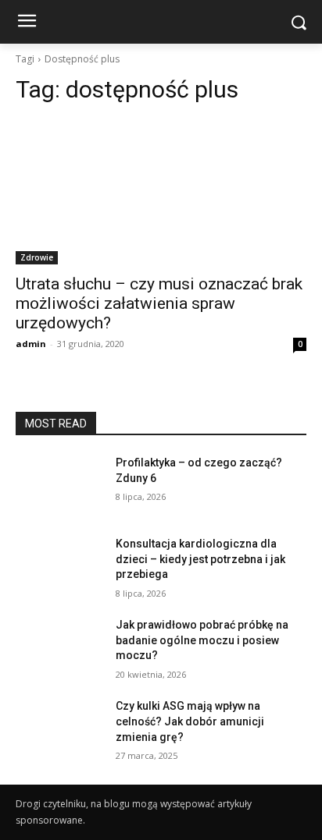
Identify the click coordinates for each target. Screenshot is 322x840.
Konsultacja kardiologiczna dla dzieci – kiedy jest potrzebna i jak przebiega (200, 558)
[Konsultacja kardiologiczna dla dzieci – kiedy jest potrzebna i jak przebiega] (59, 567)
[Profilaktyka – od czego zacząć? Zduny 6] (59, 485)
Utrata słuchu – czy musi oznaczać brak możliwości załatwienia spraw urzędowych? (159, 303)
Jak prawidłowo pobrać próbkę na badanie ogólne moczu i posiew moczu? (202, 639)
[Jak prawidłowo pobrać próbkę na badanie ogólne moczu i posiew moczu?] (59, 648)
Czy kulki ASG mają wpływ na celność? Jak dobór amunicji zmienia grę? (190, 721)
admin (31, 343)
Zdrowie (36, 257)
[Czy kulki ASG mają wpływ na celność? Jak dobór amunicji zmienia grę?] (59, 729)
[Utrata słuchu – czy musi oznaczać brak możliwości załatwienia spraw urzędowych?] (161, 191)
